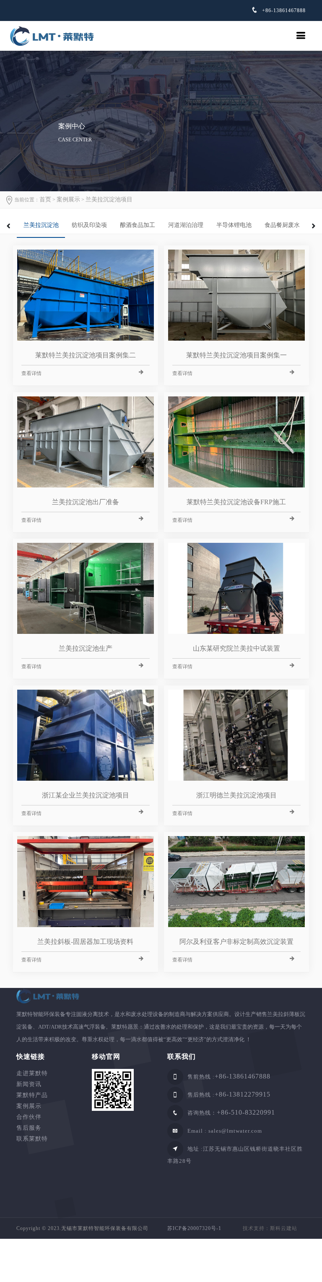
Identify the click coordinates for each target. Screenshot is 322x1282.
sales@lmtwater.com (235, 1131)
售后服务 (29, 1128)
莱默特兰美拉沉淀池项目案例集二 (85, 355)
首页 (45, 199)
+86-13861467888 (283, 10)
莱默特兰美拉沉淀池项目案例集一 (236, 355)
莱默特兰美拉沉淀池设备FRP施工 (236, 502)
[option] (41, 223)
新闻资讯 (29, 1084)
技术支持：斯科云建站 (270, 1228)
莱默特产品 (32, 1095)
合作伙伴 (29, 1117)
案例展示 (68, 199)
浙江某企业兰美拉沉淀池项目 (85, 795)
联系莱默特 (32, 1139)
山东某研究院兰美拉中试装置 (236, 648)
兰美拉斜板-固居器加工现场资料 (85, 941)
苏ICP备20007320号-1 (194, 1228)
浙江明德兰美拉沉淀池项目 (236, 795)
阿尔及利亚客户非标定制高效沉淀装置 (236, 941)
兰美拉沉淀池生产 (85, 648)
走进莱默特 (32, 1073)
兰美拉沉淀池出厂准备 (85, 502)
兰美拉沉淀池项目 (109, 199)
